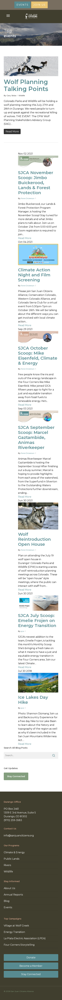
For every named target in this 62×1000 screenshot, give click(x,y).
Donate (31, 957)
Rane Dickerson (27, 198)
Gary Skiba (11, 95)
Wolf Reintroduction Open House (34, 539)
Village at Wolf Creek (16, 925)
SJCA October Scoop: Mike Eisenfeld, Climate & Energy (37, 355)
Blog (6, 901)
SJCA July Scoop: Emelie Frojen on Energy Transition (37, 620)
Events (8, 907)
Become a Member (30, 965)
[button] (8, 15)
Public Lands (11, 858)
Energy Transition (14, 932)
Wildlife (22, 95)
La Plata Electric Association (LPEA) (25, 938)
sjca (22, 631)
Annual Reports (13, 894)
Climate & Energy (14, 852)
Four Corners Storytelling (19, 944)
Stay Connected (31, 974)
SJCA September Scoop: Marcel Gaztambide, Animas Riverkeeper (36, 437)
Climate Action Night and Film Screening (34, 274)
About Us (9, 888)
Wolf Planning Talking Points (26, 85)
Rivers (7, 865)
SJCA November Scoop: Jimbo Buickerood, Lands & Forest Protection (35, 182)
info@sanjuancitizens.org (19, 835)
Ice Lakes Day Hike (33, 700)
